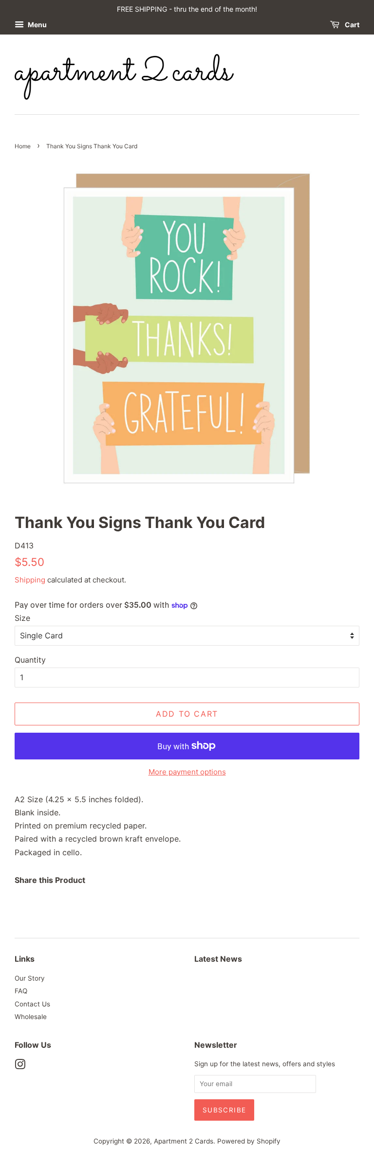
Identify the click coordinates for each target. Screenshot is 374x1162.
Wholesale (31, 1017)
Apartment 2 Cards (183, 1141)
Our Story (30, 978)
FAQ (21, 991)
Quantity (30, 660)
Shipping (30, 579)
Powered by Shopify (248, 1141)
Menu (36, 24)
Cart (351, 24)
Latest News (218, 959)
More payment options (187, 771)
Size (22, 618)
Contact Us (32, 1004)
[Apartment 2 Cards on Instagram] (20, 1066)
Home (23, 146)
